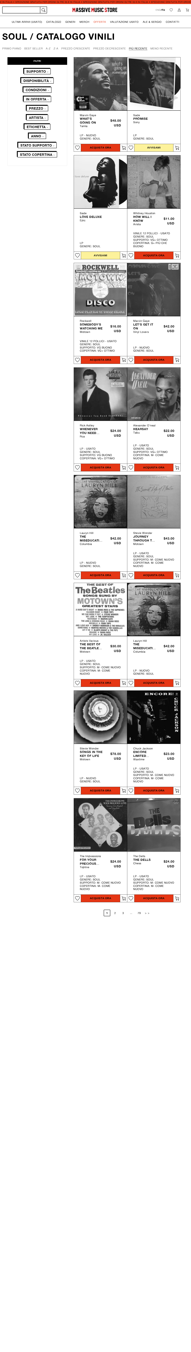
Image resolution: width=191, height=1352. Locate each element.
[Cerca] (43, 10)
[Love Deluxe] (100, 181)
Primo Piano (11, 48)
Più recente (138, 48)
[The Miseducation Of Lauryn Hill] (100, 501)
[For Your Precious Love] (100, 824)
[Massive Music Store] (94, 10)
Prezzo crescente (75, 48)
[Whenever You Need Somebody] (100, 394)
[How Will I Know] (153, 181)
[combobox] (25, 10)
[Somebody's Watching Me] (100, 289)
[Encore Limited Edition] (153, 717)
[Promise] (153, 83)
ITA (163, 9)
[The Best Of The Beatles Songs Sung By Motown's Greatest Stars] (100, 609)
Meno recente (161, 48)
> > (147, 913)
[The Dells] (153, 824)
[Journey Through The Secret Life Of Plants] (153, 501)
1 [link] (107, 913)
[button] (27, 22)
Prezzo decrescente (109, 48)
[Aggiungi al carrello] (123, 147)
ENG (158, 9)
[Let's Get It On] (153, 289)
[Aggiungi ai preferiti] (77, 147)
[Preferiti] (171, 10)
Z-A (56, 48)
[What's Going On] (100, 83)
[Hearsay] (153, 394)
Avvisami (154, 147)
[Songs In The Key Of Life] (100, 717)
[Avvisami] (176, 147)
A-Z (48, 48)
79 (139, 913)
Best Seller (33, 48)
